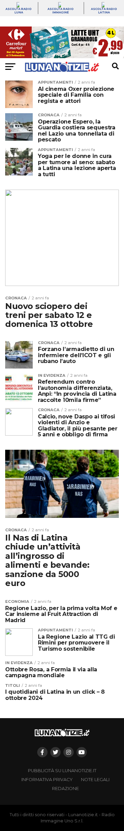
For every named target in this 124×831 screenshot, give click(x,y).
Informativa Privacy (47, 779)
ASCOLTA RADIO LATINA (104, 10)
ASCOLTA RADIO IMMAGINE (61, 10)
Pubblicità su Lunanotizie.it (62, 770)
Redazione (65, 788)
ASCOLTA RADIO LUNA (19, 10)
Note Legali (95, 779)
